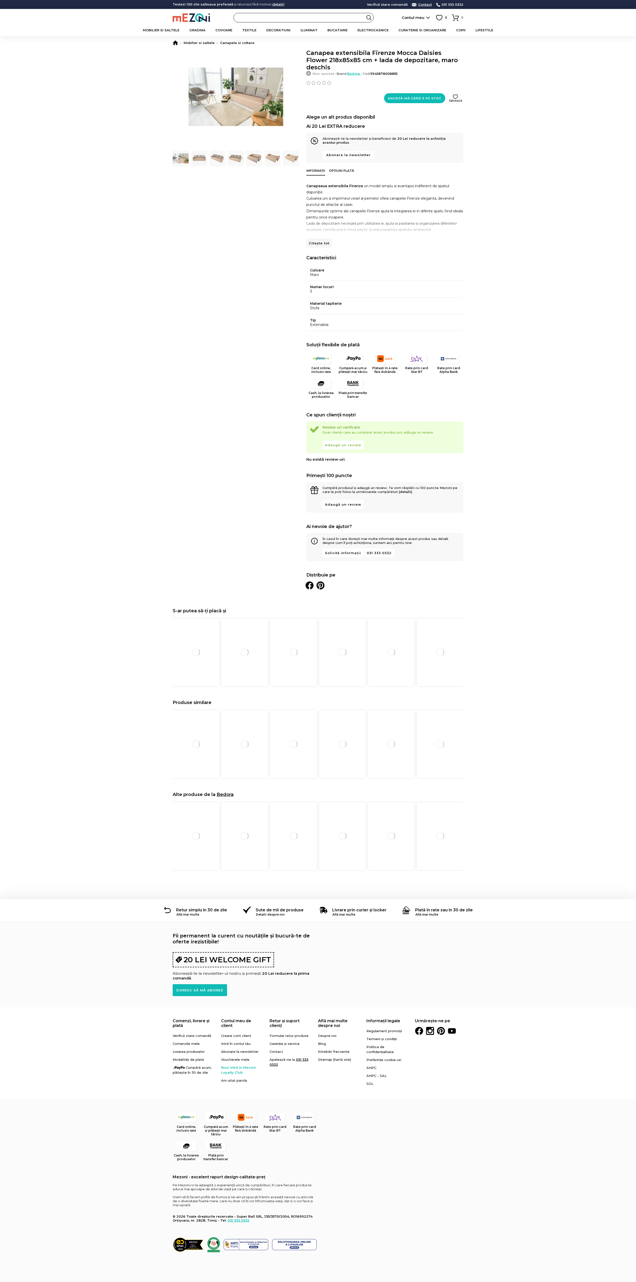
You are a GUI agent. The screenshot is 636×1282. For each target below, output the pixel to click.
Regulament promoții (384, 1031)
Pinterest (441, 1031)
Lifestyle (484, 30)
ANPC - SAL (376, 1076)
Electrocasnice (373, 30)
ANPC (371, 1068)
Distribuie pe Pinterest (320, 585)
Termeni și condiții (381, 1039)
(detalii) (405, 492)
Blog (322, 1044)
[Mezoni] (175, 42)
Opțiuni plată (341, 171)
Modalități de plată (188, 1059)
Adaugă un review (343, 445)
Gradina (197, 30)
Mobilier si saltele (161, 30)
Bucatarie (337, 30)
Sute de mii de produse (280, 910)
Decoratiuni (278, 30)
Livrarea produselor (189, 1052)
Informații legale (383, 1020)
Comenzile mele (186, 1044)
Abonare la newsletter (348, 155)
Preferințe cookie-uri (383, 1060)
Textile (249, 30)
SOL (369, 1084)
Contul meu (413, 17)
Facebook (419, 1031)
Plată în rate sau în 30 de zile (444, 910)
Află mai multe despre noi (333, 1023)
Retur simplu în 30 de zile (201, 910)
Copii (461, 30)
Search (368, 17)
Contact (425, 4)
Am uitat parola (234, 1080)
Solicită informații (343, 553)
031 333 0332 (452, 4)
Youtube (452, 1031)
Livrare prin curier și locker (359, 910)
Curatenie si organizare (422, 30)
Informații (315, 171)
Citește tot (319, 243)
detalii (278, 4)
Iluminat (309, 30)
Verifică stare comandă (387, 4)
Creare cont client (236, 1036)
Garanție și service (285, 1044)
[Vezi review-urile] (384, 83)
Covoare (223, 30)
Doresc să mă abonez (199, 990)
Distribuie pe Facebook (310, 585)
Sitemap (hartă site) (334, 1059)
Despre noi (327, 1036)
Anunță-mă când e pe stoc (414, 98)
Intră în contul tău (235, 1044)
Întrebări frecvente (334, 1052)
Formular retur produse (289, 1036)
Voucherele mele (235, 1059)
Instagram (430, 1031)
